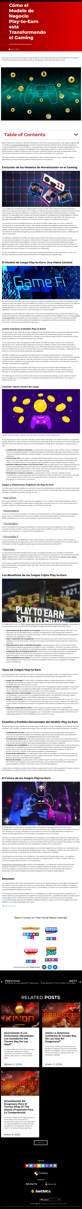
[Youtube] (34, 934)
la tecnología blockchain (20, 145)
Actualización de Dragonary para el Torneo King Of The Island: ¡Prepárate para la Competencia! (18, 1107)
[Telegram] (29, 937)
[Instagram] (32, 937)
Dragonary (9, 549)
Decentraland (11, 510)
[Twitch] (47, 1166)
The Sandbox (10, 523)
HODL (4, 557)
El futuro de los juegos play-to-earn (14, 864)
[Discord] (24, 934)
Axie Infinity (9, 497)
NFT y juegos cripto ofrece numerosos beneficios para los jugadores (45, 624)
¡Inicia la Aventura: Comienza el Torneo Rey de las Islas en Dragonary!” (60, 1037)
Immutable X (10, 536)
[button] (44, 967)
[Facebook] (30, 934)
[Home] (37, 934)
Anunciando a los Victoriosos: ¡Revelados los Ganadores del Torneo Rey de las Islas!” (19, 1038)
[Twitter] (27, 934)
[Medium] (39, 1166)
